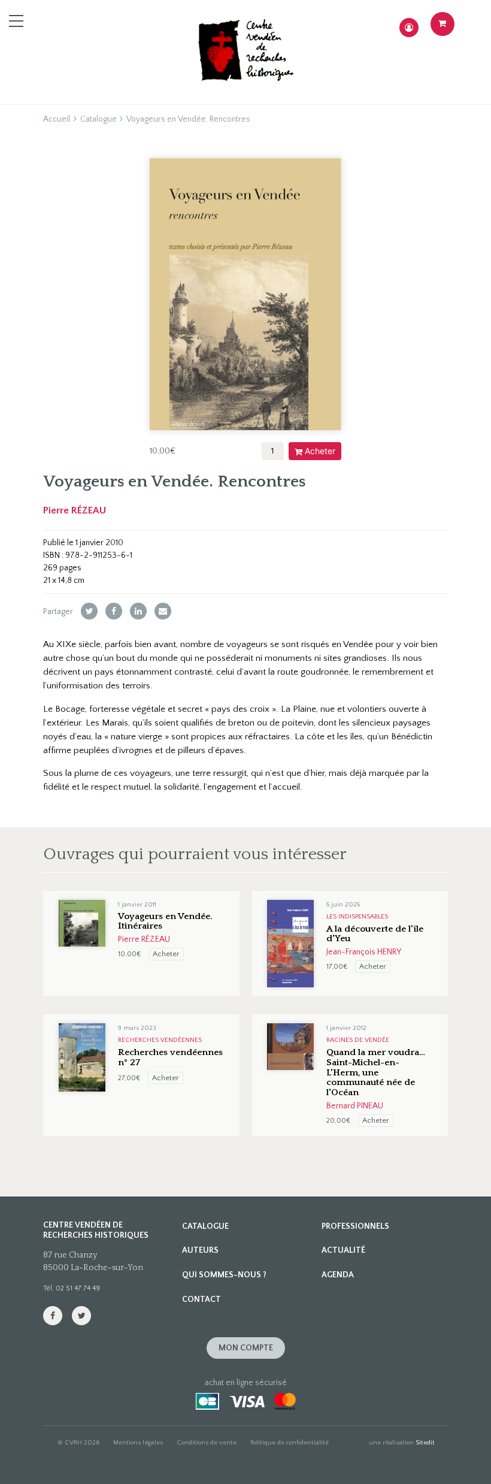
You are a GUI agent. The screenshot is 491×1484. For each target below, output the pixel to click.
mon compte (246, 1348)
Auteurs (200, 1250)
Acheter (320, 451)
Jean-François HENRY (363, 952)
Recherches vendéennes (160, 1040)
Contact (201, 1299)
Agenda (338, 1275)
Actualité (343, 1250)
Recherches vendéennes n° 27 (170, 1057)
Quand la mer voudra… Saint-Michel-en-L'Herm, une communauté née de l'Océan (375, 1072)
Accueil (56, 119)
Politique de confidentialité (289, 1442)
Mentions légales (138, 1442)
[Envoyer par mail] (162, 611)
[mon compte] (409, 27)
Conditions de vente (207, 1442)
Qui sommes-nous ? (224, 1275)
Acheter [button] (166, 954)
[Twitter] (89, 611)
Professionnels (355, 1226)
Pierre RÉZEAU (74, 510)
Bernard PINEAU (354, 1106)
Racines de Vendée (357, 1040)
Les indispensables (357, 916)
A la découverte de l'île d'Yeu (374, 934)
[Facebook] (113, 611)
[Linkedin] (138, 611)
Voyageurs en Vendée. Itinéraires (165, 921)
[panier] (442, 24)
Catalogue (98, 119)
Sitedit (425, 1442)
